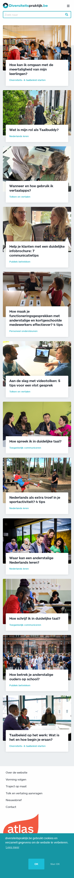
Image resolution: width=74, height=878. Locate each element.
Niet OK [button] (55, 864)
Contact (11, 807)
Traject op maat (16, 786)
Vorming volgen (16, 779)
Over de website (16, 772)
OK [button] (36, 864)
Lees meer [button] (12, 847)
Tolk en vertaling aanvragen (24, 793)
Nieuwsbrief (14, 800)
